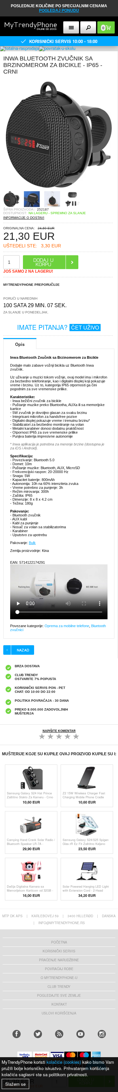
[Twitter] (38, 1034)
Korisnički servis (59, 951)
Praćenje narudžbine (59, 960)
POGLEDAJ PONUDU (59, 10)
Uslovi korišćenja (59, 1013)
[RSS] (59, 1034)
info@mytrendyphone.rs (61, 923)
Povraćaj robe (59, 969)
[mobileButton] (88, 27)
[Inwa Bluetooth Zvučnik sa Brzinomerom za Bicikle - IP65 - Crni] (58, 189)
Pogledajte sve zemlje (59, 995)
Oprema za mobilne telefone (67, 626)
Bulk (32, 543)
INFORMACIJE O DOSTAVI (23, 217)
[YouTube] (80, 1034)
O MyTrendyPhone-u (59, 977)
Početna (59, 942)
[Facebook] (16, 1034)
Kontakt (59, 1004)
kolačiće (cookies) (64, 1062)
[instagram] (102, 1034)
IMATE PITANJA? (58, 327)
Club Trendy (59, 986)
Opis (20, 344)
